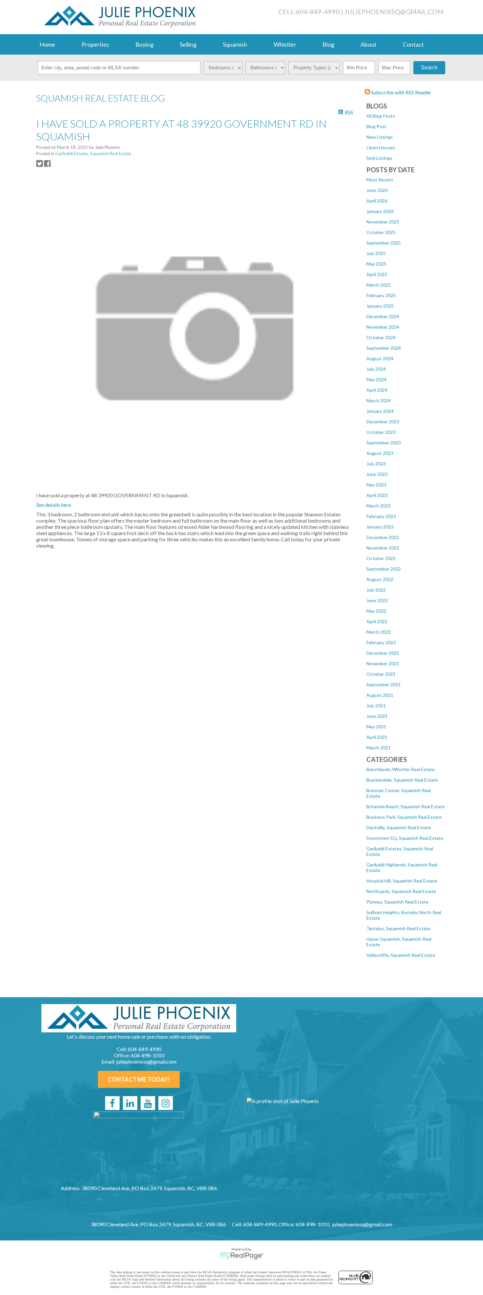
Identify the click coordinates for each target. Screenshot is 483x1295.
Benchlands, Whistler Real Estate (400, 769)
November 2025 (382, 221)
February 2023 (381, 516)
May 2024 (376, 379)
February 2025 (381, 295)
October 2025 (381, 232)
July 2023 (376, 463)
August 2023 (379, 453)
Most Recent (379, 179)
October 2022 (381, 558)
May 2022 (376, 611)
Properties (95, 44)
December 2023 (382, 421)
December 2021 (382, 653)
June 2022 (377, 600)
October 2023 (381, 432)
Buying (144, 44)
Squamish (235, 44)
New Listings (379, 137)
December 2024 (382, 316)
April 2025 (376, 274)
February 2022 (381, 642)
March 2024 (378, 400)
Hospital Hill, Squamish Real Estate (401, 880)
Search (429, 67)
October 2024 (381, 337)
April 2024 (376, 390)
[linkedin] (130, 1103)
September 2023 (383, 442)
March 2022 (378, 632)
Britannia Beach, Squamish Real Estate (405, 806)
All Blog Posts (380, 116)
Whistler (285, 44)
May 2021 (376, 726)
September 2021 (383, 684)
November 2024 (382, 327)
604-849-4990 (318, 11)
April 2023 (376, 495)
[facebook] (112, 1103)
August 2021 (379, 695)
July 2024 (376, 369)
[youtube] (148, 1103)
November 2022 (382, 548)
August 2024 (379, 358)
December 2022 (382, 537)
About (368, 44)
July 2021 (376, 705)
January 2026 (380, 211)
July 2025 (376, 253)
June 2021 (377, 716)
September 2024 (383, 348)
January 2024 (380, 411)
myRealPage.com (241, 1255)
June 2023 (377, 474)
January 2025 (380, 306)
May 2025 (376, 264)
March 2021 (378, 747)
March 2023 (378, 505)
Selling (188, 44)
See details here (53, 505)
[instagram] (165, 1103)
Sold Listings (379, 158)
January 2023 (380, 527)
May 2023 (376, 484)
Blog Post (376, 126)
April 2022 (376, 621)
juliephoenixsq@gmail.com (394, 11)
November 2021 (382, 663)
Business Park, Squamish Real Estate (404, 817)
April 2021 (376, 737)
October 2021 (381, 674)
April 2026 (376, 200)
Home (47, 44)
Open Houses (380, 147)
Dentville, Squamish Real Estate (398, 827)
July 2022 (376, 590)
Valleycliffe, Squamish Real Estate (400, 955)
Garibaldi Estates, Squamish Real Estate (93, 153)
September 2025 (383, 243)
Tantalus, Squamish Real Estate (398, 928)
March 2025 (378, 285)
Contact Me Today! (139, 1079)
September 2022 (383, 569)
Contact (413, 44)
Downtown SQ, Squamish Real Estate (404, 838)
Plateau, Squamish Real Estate (397, 902)
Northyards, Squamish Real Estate (401, 891)
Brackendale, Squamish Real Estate (402, 780)
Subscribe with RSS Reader (400, 92)
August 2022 (379, 579)
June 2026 (377, 190)
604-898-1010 (147, 1055)
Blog (328, 44)
